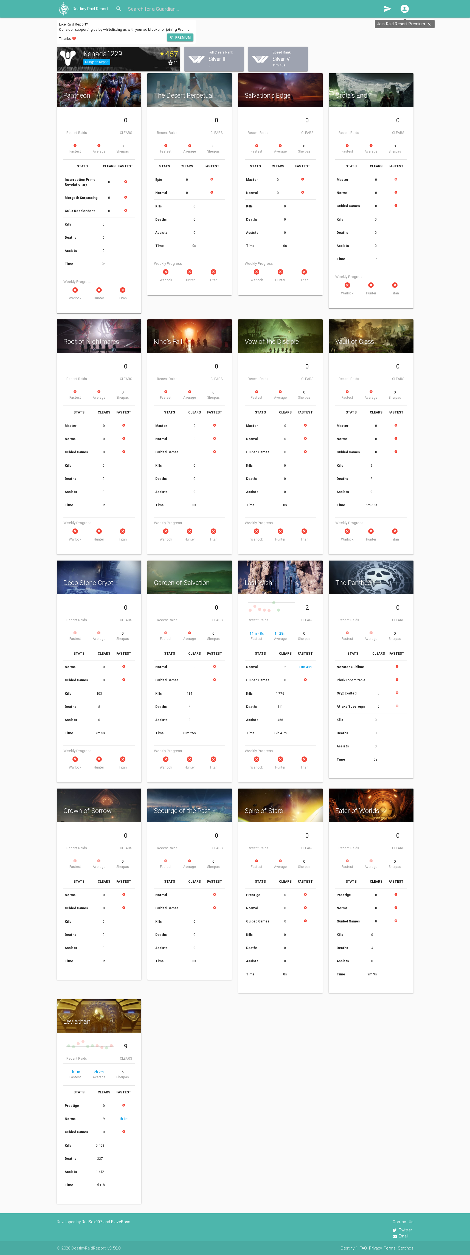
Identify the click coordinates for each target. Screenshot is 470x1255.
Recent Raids (76, 133)
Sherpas (122, 151)
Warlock (75, 298)
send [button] (388, 9)
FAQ (363, 1248)
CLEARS (126, 133)
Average (99, 151)
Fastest (75, 151)
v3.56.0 (114, 1248)
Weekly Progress (77, 281)
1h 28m (280, 633)
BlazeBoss (120, 1221)
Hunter (99, 298)
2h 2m (99, 1072)
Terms (390, 1248)
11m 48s (256, 633)
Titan (123, 298)
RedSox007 (92, 1221)
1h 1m (75, 1072)
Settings (405, 1248)
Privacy (375, 1248)
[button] (404, 9)
